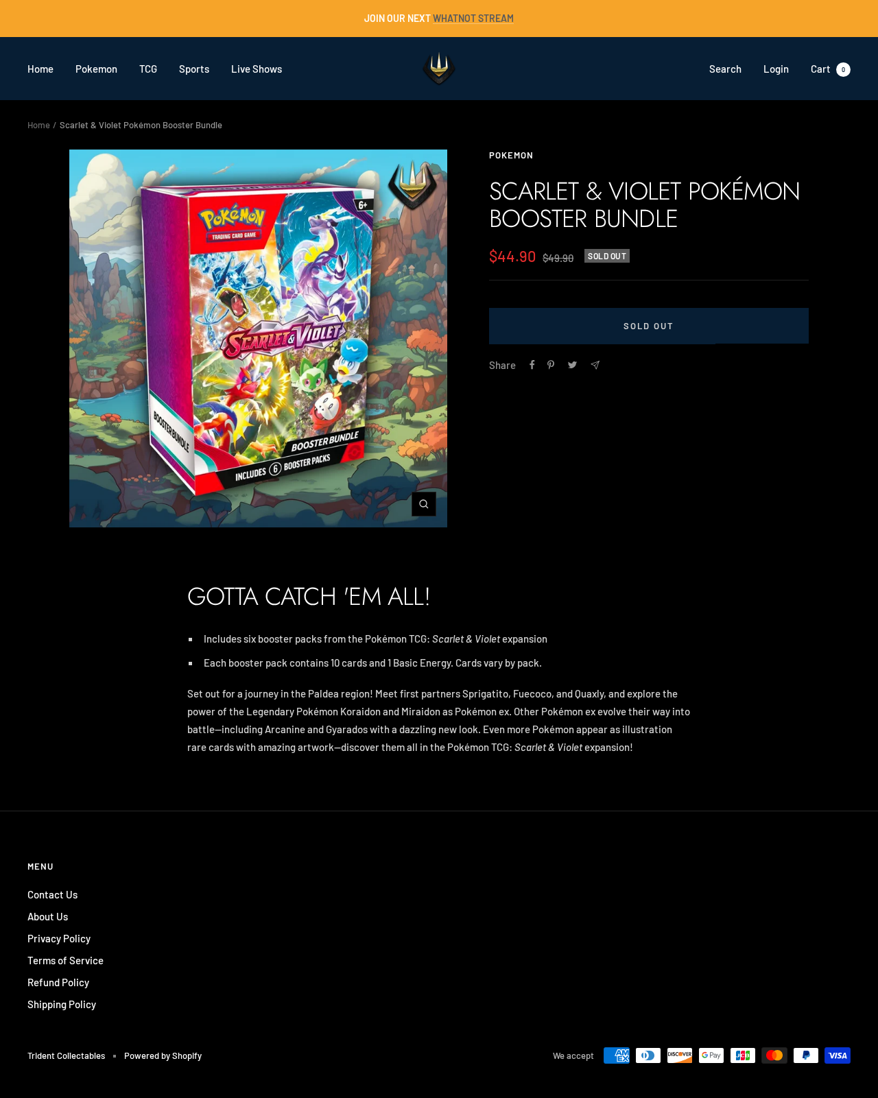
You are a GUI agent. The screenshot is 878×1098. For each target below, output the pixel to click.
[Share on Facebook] (532, 365)
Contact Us (52, 894)
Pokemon (96, 68)
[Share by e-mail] (595, 365)
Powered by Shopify (163, 1055)
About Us (47, 916)
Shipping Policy (61, 1004)
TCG (148, 68)
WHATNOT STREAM (473, 18)
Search (725, 68)
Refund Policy (58, 982)
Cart (828, 68)
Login (776, 68)
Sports (194, 68)
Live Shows (256, 68)
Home (40, 68)
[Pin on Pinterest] (550, 365)
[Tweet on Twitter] (572, 365)
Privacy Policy (59, 938)
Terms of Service (65, 960)
